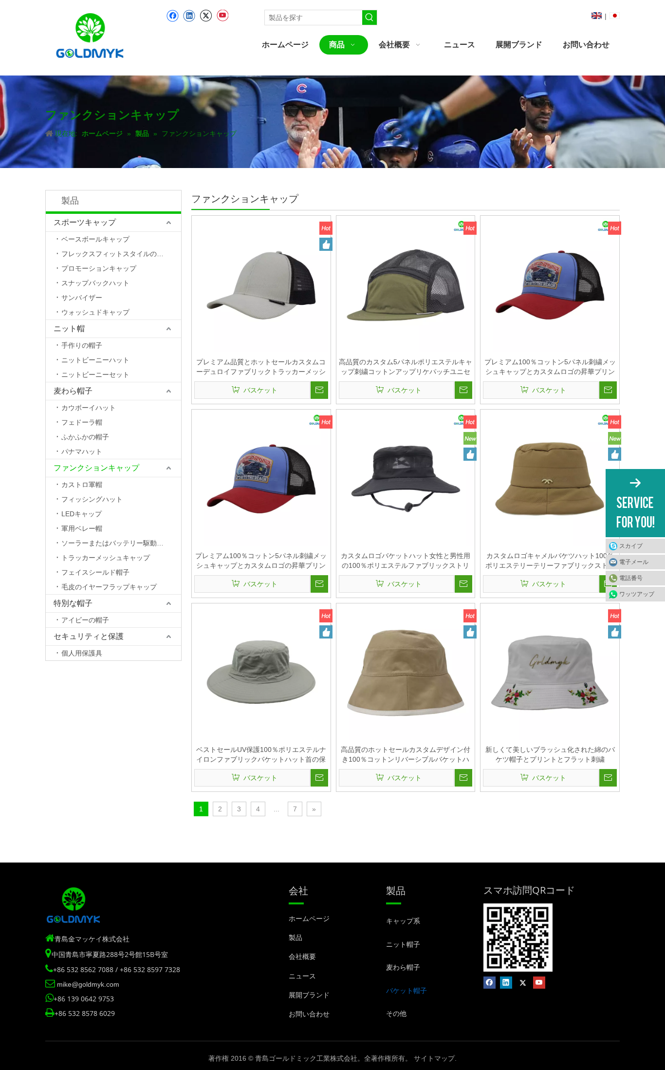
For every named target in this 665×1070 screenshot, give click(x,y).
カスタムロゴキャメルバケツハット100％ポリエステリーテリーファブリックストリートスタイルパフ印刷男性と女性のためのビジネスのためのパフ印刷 (550, 561)
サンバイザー (81, 297)
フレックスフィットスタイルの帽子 (115, 254)
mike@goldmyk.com (88, 984)
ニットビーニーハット (95, 360)
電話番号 (631, 578)
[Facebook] (172, 16)
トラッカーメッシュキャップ (105, 558)
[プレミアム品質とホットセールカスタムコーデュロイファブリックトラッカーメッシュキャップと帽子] (261, 284)
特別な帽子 (73, 603)
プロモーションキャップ (98, 268)
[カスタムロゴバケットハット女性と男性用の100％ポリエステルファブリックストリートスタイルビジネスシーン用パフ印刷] (406, 478)
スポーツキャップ (85, 222)
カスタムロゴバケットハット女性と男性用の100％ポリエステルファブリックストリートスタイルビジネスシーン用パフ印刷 (405, 561)
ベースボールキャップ (95, 239)
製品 (295, 937)
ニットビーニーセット (95, 374)
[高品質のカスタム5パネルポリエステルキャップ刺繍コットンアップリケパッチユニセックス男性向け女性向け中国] (406, 284)
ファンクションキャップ (96, 468)
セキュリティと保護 (89, 636)
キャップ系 (403, 920)
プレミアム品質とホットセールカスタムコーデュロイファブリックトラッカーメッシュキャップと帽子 (261, 367)
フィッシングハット (92, 499)
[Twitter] (206, 16)
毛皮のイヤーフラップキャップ (109, 587)
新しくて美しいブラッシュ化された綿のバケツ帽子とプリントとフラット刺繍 (550, 754)
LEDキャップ (81, 514)
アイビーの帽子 (85, 620)
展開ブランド (309, 995)
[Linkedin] (189, 16)
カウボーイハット (88, 408)
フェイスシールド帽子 (95, 572)
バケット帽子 (406, 990)
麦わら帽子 (73, 391)
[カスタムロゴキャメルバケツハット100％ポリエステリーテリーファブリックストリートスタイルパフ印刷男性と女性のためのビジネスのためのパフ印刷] (550, 478)
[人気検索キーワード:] (369, 17)
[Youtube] (222, 16)
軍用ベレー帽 (81, 528)
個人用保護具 (81, 653)
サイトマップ (434, 1058)
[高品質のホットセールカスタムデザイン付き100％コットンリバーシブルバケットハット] (406, 672)
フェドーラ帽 (81, 422)
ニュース (302, 976)
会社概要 (302, 956)
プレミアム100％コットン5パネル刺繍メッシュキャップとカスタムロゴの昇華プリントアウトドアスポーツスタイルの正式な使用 (550, 367)
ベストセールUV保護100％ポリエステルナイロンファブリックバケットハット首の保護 (261, 755)
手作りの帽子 (81, 345)
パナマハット (81, 451)
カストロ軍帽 (81, 484)
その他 (396, 1013)
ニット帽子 (403, 944)
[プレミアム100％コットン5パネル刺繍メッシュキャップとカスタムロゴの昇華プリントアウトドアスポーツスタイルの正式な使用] (550, 284)
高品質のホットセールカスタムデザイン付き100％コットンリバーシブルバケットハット (405, 755)
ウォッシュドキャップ (95, 312)
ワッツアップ (636, 594)
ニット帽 (69, 328)
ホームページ (309, 918)
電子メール (633, 562)
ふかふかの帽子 (85, 437)
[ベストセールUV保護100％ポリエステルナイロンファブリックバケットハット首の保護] (261, 672)
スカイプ (631, 546)
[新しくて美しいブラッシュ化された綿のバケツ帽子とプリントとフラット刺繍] (550, 672)
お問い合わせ (309, 1014)
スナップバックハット (95, 283)
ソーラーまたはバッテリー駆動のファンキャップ (121, 543)
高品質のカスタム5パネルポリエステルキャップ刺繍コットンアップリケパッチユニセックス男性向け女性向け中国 (405, 367)
